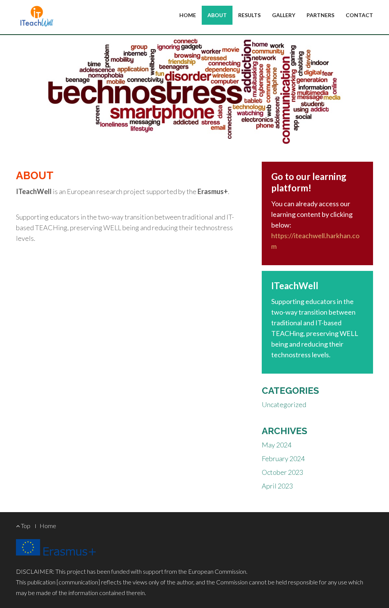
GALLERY (283, 15)
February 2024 (283, 458)
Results (249, 15)
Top (25, 525)
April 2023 (277, 486)
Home (187, 15)
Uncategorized (284, 404)
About (217, 15)
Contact (359, 15)
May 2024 (276, 445)
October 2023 (282, 472)
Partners (320, 15)
